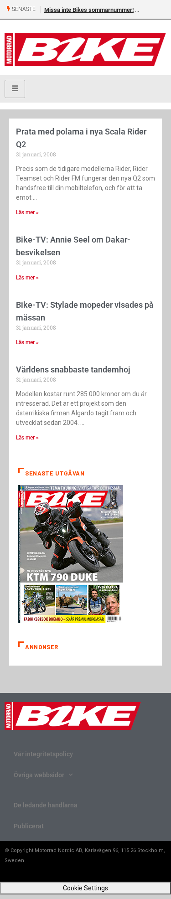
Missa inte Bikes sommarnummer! (89, 9)
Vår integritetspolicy (43, 754)
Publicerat (29, 826)
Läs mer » (27, 212)
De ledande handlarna (46, 805)
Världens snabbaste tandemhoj (73, 369)
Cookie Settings (85, 888)
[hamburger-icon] (15, 89)
